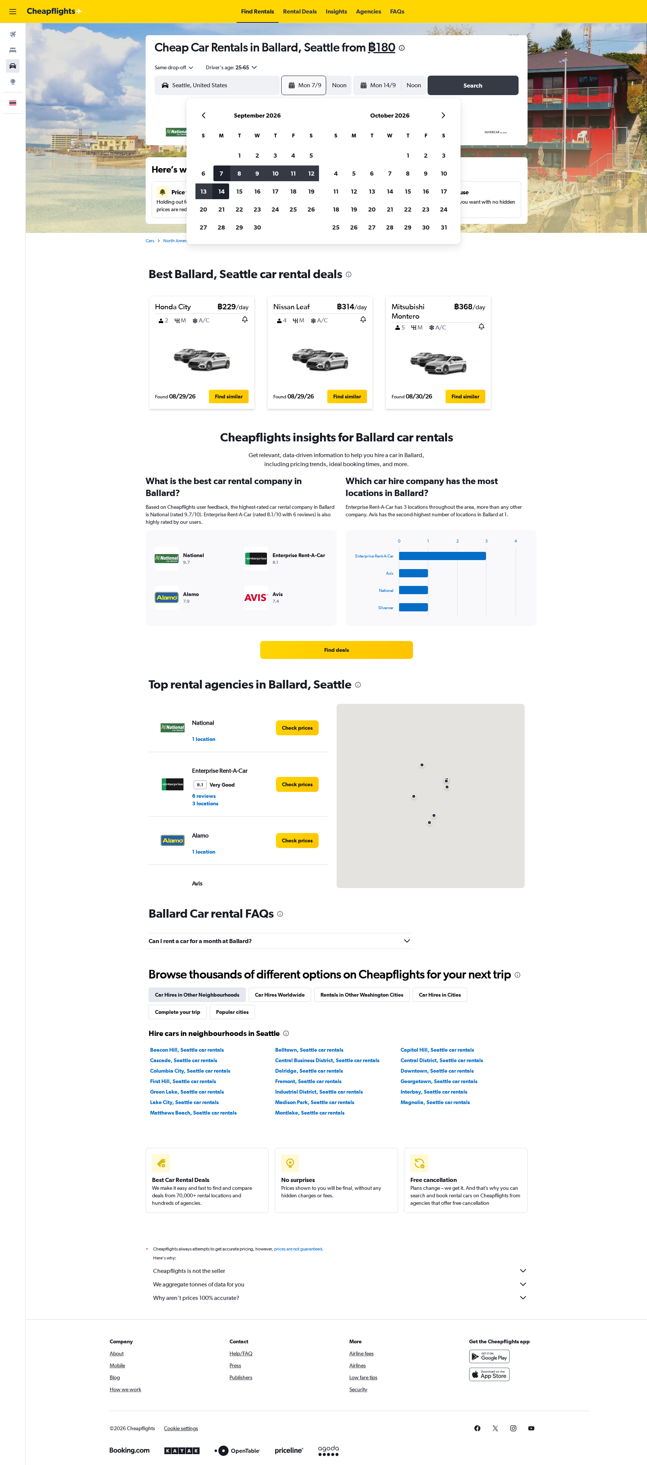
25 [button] (293, 209)
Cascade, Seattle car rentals (183, 1060)
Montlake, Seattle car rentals (309, 1113)
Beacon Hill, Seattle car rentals (187, 1050)
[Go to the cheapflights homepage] (54, 11)
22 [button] (239, 209)
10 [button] (275, 173)
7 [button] (221, 173)
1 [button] (239, 155)
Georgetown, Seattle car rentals (439, 1081)
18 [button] (293, 191)
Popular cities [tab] (232, 1012)
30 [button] (257, 227)
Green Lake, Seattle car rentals (187, 1092)
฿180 (381, 47)
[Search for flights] (12, 34)
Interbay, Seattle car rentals (434, 1092)
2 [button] (257, 155)
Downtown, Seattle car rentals (437, 1071)
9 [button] (257, 173)
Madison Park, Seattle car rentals (314, 1102)
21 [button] (221, 209)
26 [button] (311, 209)
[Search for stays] (12, 50)
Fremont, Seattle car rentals (308, 1081)
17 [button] (275, 191)
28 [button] (221, 227)
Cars (150, 240)
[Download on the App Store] (489, 1374)
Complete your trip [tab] (177, 1012)
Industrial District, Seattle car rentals (319, 1092)
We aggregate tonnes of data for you (198, 1284)
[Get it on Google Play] (489, 1356)
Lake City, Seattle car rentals (184, 1102)
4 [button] (293, 155)
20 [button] (203, 209)
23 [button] (257, 209)
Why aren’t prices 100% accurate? (196, 1297)
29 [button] (239, 227)
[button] (12, 11)
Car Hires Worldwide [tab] (280, 995)
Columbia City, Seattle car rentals (190, 1071)
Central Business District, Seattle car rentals (327, 1060)
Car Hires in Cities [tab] (440, 995)
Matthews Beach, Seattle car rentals (193, 1113)
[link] (336, 650)
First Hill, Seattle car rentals (183, 1081)
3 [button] (275, 155)
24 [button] (275, 209)
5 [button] (311, 155)
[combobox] (174, 67)
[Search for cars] (12, 65)
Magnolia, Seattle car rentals (435, 1102)
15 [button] (239, 191)
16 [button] (257, 191)
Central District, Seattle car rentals (442, 1060)
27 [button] (203, 227)
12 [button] (311, 173)
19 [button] (311, 191)
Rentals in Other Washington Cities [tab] (362, 995)
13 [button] (203, 191)
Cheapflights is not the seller (189, 1270)
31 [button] (444, 227)
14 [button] (221, 191)
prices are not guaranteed (298, 1249)
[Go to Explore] (12, 81)
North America (177, 240)
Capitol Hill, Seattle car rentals (437, 1050)
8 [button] (239, 173)
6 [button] (203, 173)
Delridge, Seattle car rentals (309, 1071)
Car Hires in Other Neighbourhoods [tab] (197, 995)
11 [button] (293, 173)
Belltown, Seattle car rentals (309, 1050)
